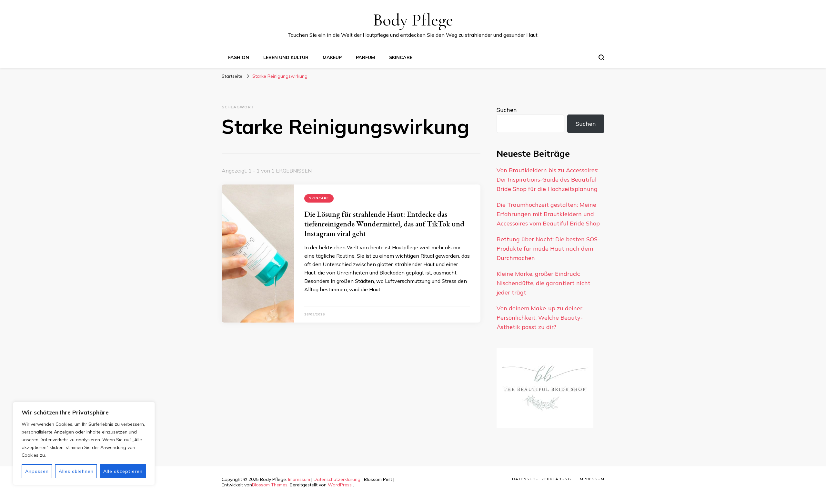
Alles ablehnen (76, 471)
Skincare (400, 57)
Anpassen (37, 471)
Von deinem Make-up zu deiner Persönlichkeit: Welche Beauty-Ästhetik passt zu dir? (540, 317)
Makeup (332, 57)
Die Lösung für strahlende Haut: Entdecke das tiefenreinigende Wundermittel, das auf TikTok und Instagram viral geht (384, 223)
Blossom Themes (269, 485)
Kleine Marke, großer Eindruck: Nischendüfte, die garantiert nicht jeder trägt (543, 283)
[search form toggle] (601, 57)
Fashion (238, 57)
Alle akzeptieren (123, 471)
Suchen (507, 110)
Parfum (365, 57)
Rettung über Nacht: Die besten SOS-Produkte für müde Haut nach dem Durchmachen (548, 248)
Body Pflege (413, 19)
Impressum (299, 479)
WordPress (340, 485)
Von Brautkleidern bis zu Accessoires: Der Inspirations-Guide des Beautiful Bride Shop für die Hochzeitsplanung (547, 179)
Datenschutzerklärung (337, 479)
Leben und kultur (285, 57)
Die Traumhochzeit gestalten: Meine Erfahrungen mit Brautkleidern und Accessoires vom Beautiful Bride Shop (548, 214)
